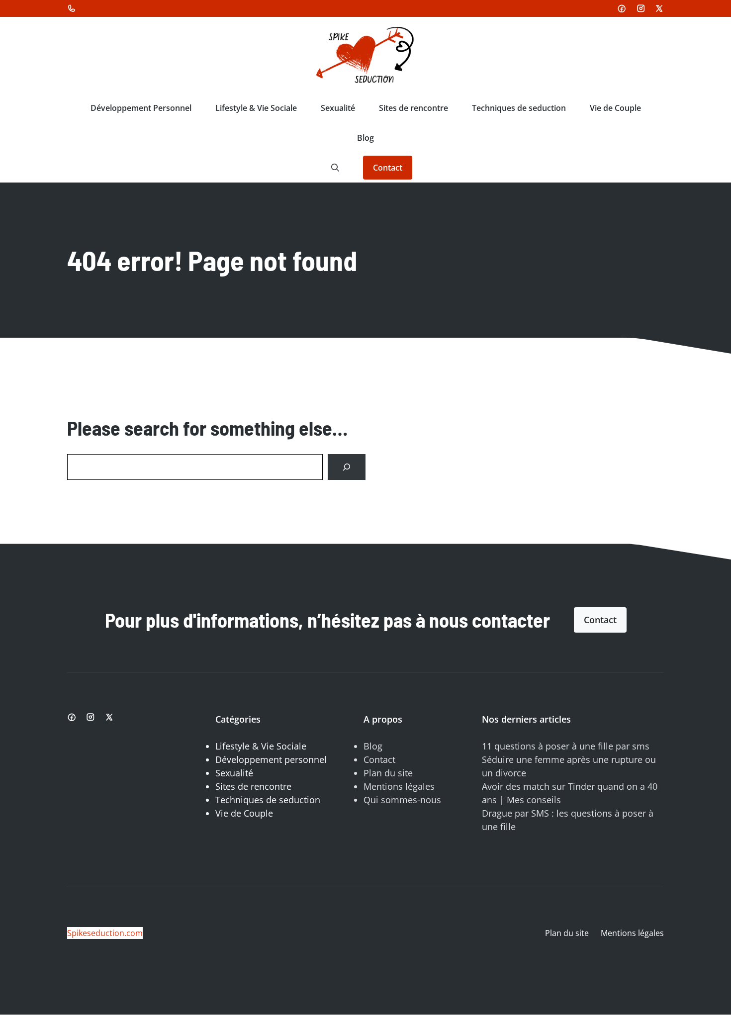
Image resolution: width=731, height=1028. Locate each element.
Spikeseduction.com (105, 933)
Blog (365, 137)
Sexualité (338, 107)
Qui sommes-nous (402, 800)
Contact (387, 167)
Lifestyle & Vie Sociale (256, 107)
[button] (335, 168)
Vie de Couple (615, 107)
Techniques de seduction (519, 107)
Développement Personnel (141, 107)
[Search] (347, 467)
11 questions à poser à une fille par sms (565, 746)
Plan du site (388, 773)
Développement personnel (271, 759)
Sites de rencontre (413, 107)
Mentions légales (399, 786)
